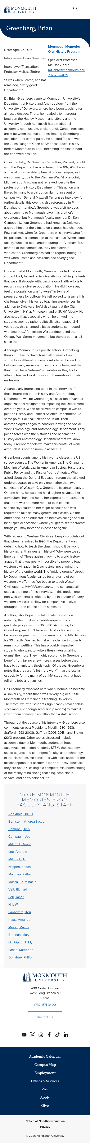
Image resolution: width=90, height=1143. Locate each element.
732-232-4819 (58, 75)
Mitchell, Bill (17, 859)
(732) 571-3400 (45, 1004)
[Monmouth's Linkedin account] (65, 1034)
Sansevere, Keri (19, 912)
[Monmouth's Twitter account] (32, 1034)
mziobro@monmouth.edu (66, 70)
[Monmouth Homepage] (20, 9)
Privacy (45, 1127)
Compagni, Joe (19, 836)
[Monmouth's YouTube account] (24, 1034)
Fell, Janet (16, 897)
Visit (45, 1089)
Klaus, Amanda (19, 919)
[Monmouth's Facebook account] (49, 1034)
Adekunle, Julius (20, 813)
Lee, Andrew (17, 851)
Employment (45, 1073)
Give (45, 1105)
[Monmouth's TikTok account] (57, 1034)
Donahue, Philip (20, 957)
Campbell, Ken (19, 829)
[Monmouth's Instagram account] (40, 1034)
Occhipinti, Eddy (20, 942)
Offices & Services (45, 1081)
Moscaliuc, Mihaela (22, 881)
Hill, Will (14, 904)
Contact (40, 1017)
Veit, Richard (17, 889)
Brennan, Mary (19, 934)
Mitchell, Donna (19, 844)
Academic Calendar (45, 1056)
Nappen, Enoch (19, 866)
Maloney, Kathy (19, 874)
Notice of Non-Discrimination (45, 1121)
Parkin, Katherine (20, 949)
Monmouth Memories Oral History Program (64, 49)
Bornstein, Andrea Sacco (26, 821)
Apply (45, 1097)
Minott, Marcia (18, 927)
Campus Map (45, 1064)
